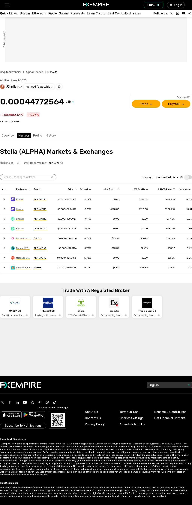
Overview (8, 135)
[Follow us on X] (172, 13)
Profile (37, 135)
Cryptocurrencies (11, 72)
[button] (7, 5)
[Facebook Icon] (10, 402)
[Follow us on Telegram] (190, 13)
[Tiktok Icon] (54, 402)
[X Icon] (2, 402)
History (51, 135)
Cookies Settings (131, 418)
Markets (23, 135)
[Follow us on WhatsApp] (178, 13)
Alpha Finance (34, 72)
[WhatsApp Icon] (47, 402)
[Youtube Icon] (24, 402)
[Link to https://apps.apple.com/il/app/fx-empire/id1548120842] (11, 415)
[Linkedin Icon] (17, 402)
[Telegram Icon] (40, 402)
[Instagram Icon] (32, 402)
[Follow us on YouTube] (184, 13)
